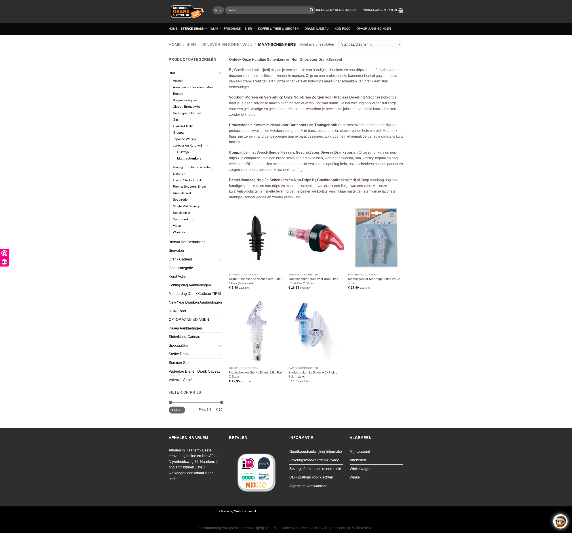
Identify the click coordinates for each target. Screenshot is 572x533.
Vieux (177, 225)
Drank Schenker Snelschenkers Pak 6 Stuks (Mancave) (255, 281)
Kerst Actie (177, 276)
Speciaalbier (181, 212)
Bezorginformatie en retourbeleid (315, 469)
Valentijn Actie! (180, 380)
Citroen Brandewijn (186, 106)
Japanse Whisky (184, 139)
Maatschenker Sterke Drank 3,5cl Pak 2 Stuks (255, 374)
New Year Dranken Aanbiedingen (195, 302)
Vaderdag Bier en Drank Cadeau (195, 371)
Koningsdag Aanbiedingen (190, 285)
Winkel (355, 477)
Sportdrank (181, 219)
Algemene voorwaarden (308, 486)
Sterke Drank (192, 28)
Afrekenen (358, 460)
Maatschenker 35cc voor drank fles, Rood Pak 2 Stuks (313, 281)
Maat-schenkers (189, 158)
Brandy (178, 93)
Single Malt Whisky (186, 206)
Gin (175, 119)
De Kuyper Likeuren (187, 113)
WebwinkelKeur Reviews (294, 528)
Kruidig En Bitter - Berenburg (193, 167)
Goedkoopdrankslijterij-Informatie (315, 451)
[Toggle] (219, 73)
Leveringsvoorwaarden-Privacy (314, 460)
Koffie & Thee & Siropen (278, 28)
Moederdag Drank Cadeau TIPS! (195, 294)
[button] (336, 10)
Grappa (178, 132)
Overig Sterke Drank (187, 180)
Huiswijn (183, 152)
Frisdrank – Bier (238, 28)
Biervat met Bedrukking (187, 242)
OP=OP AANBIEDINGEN (374, 28)
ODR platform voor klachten (311, 477)
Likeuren (179, 173)
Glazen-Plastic (183, 126)
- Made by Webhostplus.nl (237, 511)
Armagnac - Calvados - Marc (193, 87)
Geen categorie (181, 268)
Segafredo (180, 199)
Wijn (214, 28)
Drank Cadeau (316, 28)
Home (173, 28)
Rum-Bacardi (182, 193)
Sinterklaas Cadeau (184, 337)
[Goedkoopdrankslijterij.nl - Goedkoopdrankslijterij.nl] (187, 11)
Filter (176, 409)
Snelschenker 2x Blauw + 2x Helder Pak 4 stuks (313, 374)
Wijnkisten (180, 232)
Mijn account (360, 451)
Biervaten (176, 250)
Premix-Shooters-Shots (189, 186)
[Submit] (311, 10)
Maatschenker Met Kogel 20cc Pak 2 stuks (374, 281)
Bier (191, 44)
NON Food (342, 28)
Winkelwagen (360, 469)
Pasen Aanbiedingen (185, 328)
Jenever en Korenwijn (227, 44)
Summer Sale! (180, 363)
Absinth (178, 80)
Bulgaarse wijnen (185, 100)
